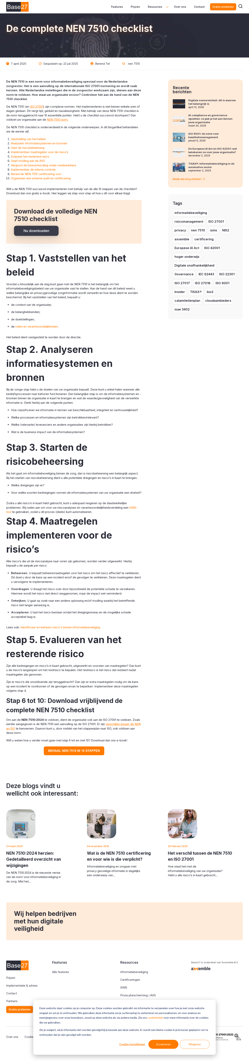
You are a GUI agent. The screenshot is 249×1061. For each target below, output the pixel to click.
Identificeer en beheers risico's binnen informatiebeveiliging (60, 627)
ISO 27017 (182, 283)
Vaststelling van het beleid (28, 139)
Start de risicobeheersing (27, 148)
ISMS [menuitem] (123, 987)
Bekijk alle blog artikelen (187, 178)
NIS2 (225, 230)
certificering (204, 239)
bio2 (210, 292)
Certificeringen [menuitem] (130, 980)
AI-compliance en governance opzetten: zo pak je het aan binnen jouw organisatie (210, 119)
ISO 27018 (202, 283)
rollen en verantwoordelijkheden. (37, 326)
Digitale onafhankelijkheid (194, 265)
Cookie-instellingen (132, 1044)
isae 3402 (182, 309)
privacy (180, 230)
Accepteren (163, 1044)
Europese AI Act (186, 248)
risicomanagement (188, 221)
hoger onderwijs (186, 257)
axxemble (181, 239)
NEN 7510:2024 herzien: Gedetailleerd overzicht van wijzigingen (33, 859)
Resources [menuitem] (155, 6)
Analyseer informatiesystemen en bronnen (39, 143)
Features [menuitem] (117, 6)
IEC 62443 (206, 274)
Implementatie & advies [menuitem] (22, 985)
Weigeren (195, 1044)
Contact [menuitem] (199, 6)
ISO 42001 (212, 248)
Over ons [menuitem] (180, 6)
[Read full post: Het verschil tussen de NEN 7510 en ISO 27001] (182, 823)
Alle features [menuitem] (60, 972)
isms (213, 230)
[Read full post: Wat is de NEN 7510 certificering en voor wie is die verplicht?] (101, 823)
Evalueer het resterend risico (30, 156)
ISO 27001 (216, 221)
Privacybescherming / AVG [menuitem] (138, 995)
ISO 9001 (222, 283)
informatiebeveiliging (190, 213)
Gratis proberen (223, 6)
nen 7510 (134, 63)
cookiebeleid (155, 1017)
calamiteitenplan (187, 301)
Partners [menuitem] (12, 1001)
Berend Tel (102, 63)
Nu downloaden (36, 231)
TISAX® (196, 292)
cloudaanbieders (218, 301)
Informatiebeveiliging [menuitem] (134, 972)
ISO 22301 (227, 274)
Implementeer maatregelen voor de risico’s (39, 152)
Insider (179, 292)
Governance (184, 274)
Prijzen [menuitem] (135, 6)
